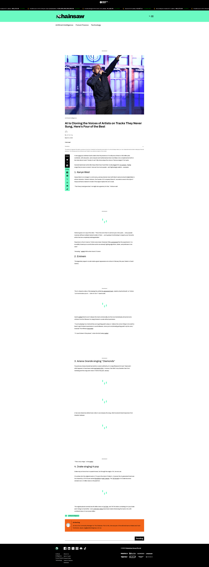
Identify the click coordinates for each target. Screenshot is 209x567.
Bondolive (97, 478)
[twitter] (67, 179)
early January (105, 478)
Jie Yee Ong (70, 135)
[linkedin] (67, 176)
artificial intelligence (73, 515)
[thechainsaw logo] (149, 553)
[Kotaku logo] (124, 557)
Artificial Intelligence (71, 118)
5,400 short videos (98, 509)
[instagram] (67, 182)
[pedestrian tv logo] (124, 553)
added (80, 317)
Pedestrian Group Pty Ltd (133, 548)
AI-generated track (107, 291)
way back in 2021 (99, 368)
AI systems (123, 165)
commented (114, 242)
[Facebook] (67, 172)
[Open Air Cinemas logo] (140, 557)
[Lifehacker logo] (132, 554)
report (80, 155)
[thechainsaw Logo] (70, 16)
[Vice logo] (132, 557)
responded (90, 328)
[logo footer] (57, 548)
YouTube (105, 506)
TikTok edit (116, 478)
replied (83, 251)
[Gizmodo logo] (140, 553)
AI (66, 515)
